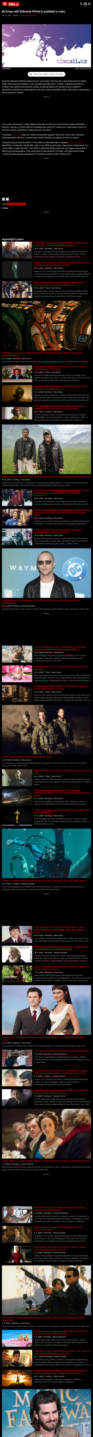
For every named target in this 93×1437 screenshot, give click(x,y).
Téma (22, 15)
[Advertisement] (46, 176)
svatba (10, 204)
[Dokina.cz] (11, 4)
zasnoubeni (20, 204)
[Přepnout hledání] (81, 4)
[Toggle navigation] (89, 4)
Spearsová (16, 134)
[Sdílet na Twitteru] (7, 199)
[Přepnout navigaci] (85, 4)
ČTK (10, 208)
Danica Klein (31, 15)
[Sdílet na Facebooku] (3, 199)
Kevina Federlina (75, 142)
